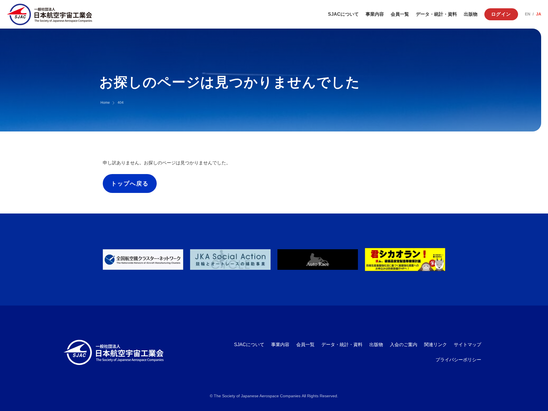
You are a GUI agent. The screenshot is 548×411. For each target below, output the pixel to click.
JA (538, 14)
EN (527, 14)
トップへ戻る (130, 183)
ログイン (501, 14)
